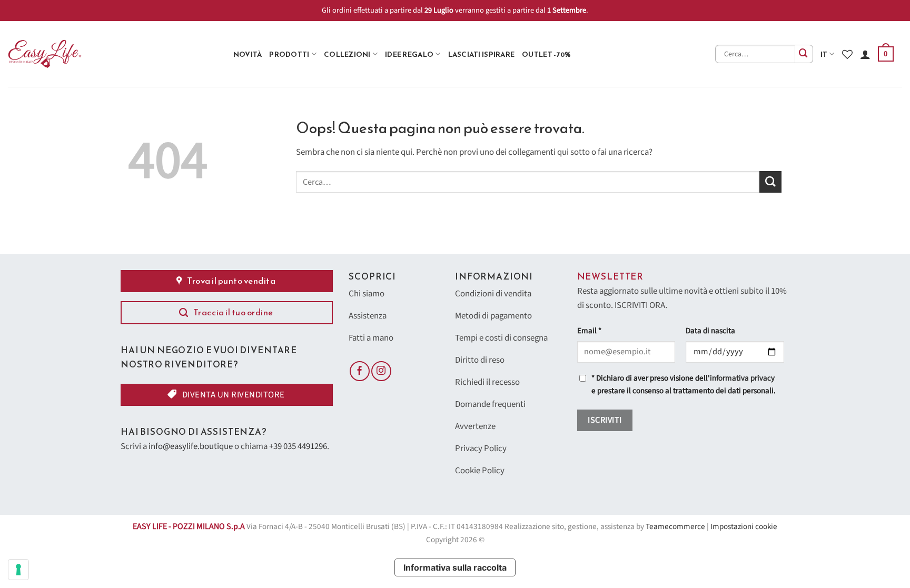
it (824, 54)
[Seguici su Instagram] (381, 371)
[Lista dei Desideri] (847, 54)
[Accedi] (865, 54)
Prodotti (289, 54)
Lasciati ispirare (481, 54)
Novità (247, 54)
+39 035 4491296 (298, 446)
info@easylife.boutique (191, 446)
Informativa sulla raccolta (455, 567)
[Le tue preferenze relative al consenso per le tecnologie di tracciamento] (18, 570)
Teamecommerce (675, 526)
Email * (589, 330)
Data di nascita (710, 330)
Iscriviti (604, 420)
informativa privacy (742, 378)
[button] (886, 54)
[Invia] (804, 54)
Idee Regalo (409, 54)
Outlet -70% (546, 54)
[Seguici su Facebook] (360, 371)
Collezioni (347, 54)
